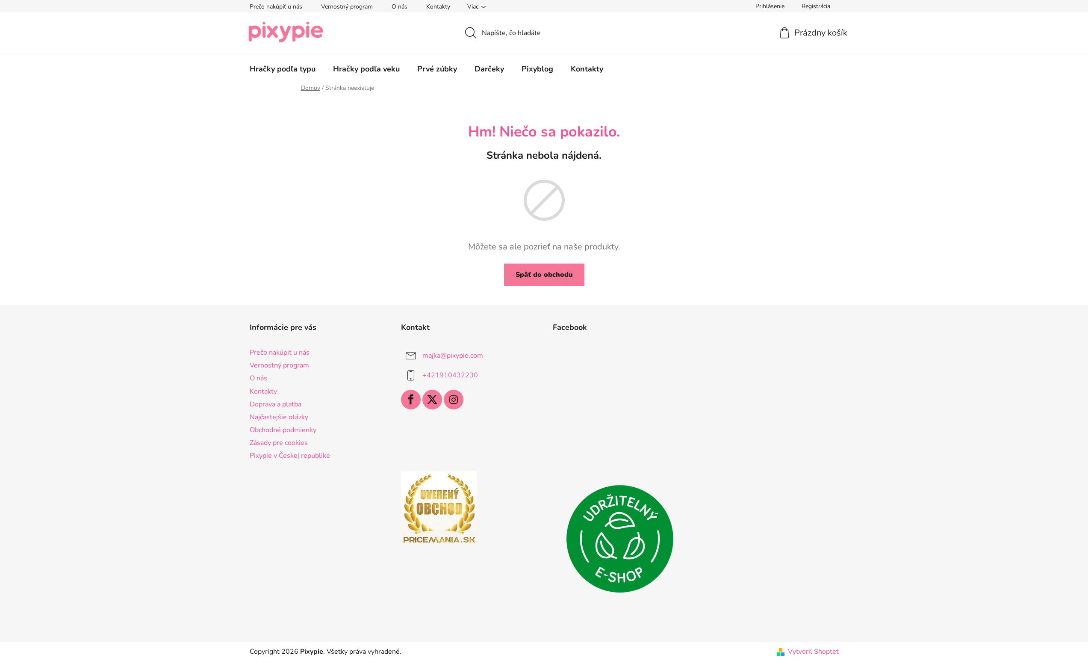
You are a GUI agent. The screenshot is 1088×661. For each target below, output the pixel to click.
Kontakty (438, 7)
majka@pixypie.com (452, 355)
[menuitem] (282, 68)
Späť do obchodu (544, 274)
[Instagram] (453, 399)
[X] (432, 399)
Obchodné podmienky (283, 430)
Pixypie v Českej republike (290, 455)
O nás (399, 7)
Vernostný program (347, 7)
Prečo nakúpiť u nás (276, 7)
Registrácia (816, 6)
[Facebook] (411, 399)
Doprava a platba (275, 404)
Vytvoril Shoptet (813, 651)
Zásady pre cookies (279, 443)
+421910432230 (450, 375)
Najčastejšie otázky (279, 417)
